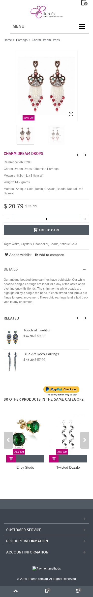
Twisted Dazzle (68, 467)
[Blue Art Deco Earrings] (12, 361)
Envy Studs (25, 467)
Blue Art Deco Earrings (41, 354)
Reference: (11, 162)
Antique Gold (68, 244)
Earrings (22, 40)
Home (8, 40)
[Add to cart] (11, 458)
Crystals (26, 244)
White (15, 244)
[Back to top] (15, 591)
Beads (54, 244)
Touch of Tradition (38, 330)
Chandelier (40, 244)
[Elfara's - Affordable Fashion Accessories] (5, 2)
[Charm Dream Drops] (46, 86)
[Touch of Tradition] (12, 337)
